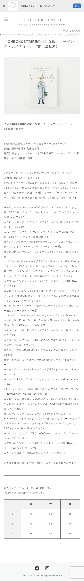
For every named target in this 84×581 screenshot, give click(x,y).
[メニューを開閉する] (6, 19)
